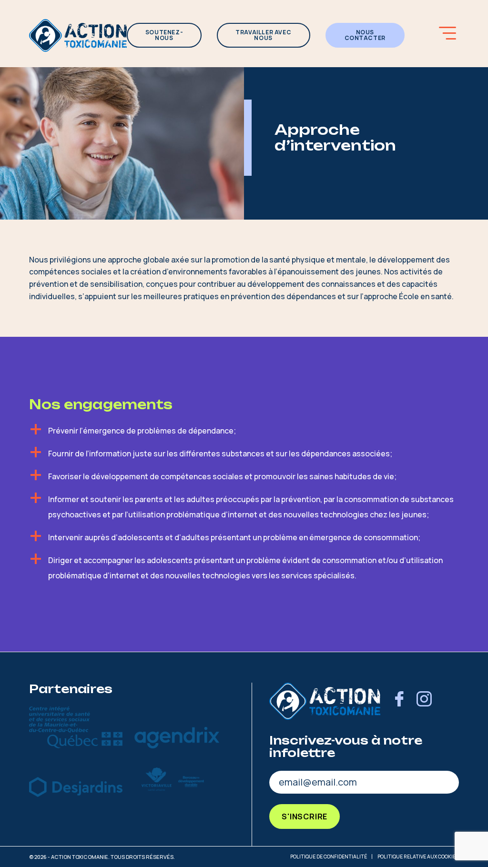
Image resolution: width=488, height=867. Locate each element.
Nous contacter (365, 35)
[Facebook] (399, 701)
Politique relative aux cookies (418, 856)
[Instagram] (424, 701)
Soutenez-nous (164, 35)
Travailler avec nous (263, 35)
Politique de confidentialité (328, 856)
